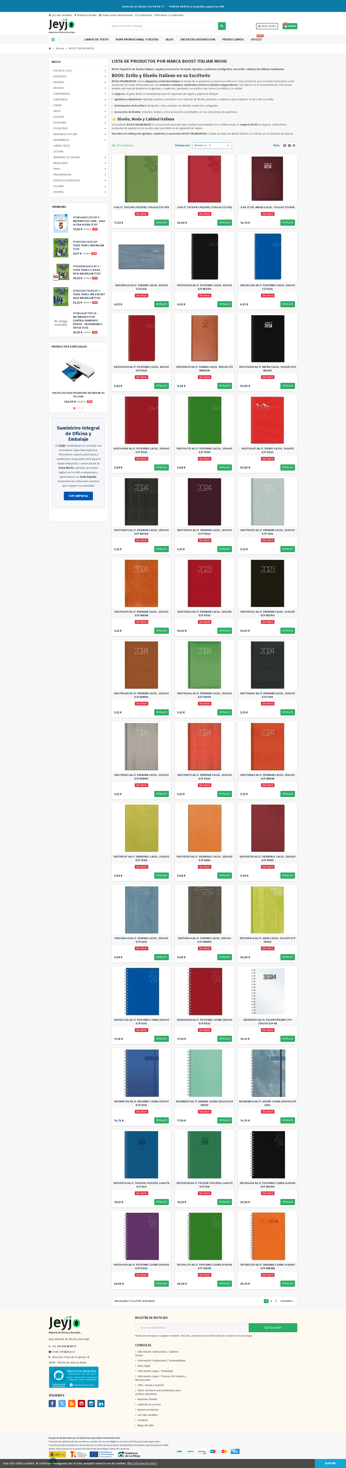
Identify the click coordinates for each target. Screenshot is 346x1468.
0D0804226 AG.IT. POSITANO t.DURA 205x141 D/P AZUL (141, 1021)
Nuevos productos (148, 1409)
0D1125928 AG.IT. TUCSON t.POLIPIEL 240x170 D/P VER (204, 1185)
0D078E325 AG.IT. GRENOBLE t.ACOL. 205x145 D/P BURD (267, 858)
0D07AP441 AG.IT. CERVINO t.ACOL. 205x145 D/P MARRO (204, 940)
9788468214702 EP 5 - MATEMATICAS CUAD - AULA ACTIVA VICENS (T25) (89, 221)
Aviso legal (143, 1365)
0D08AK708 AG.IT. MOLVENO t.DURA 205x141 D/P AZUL (141, 1103)
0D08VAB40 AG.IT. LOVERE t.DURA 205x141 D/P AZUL (267, 1103)
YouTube (81, 1403)
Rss (71, 1403)
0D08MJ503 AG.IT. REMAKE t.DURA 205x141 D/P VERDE (204, 1103)
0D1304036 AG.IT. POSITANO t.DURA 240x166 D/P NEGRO (267, 1185)
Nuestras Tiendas (147, 1399)
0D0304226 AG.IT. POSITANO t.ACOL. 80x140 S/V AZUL (267, 287)
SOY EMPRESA (78, 496)
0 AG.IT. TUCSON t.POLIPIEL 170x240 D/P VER (141, 207)
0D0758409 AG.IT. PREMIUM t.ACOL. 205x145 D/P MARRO (141, 695)
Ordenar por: (182, 145)
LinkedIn (101, 1403)
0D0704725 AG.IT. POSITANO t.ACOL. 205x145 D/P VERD (204, 450)
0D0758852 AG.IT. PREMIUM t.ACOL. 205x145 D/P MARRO (141, 777)
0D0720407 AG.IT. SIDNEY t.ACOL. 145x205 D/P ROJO (267, 450)
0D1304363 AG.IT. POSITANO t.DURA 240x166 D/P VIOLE (141, 1266)
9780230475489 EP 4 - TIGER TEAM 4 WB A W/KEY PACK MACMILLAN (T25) (89, 294)
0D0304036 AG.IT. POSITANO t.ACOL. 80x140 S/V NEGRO (204, 287)
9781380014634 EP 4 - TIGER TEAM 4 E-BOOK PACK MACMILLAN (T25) (87, 270)
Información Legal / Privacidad (155, 1371)
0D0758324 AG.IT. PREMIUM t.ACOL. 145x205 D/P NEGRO (267, 613)
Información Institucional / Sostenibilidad (161, 1360)
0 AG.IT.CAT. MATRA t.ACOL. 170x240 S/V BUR (268, 207)
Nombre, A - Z (202, 145)
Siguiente (287, 1301)
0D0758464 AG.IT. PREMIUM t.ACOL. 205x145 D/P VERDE (204, 695)
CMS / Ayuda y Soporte (150, 1385)
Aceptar (330, 1463)
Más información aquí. (142, 1463)
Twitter (62, 1403)
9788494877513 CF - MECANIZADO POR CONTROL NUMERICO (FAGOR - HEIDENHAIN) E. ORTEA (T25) (88, 320)
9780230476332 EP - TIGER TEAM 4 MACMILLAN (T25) (88, 245)
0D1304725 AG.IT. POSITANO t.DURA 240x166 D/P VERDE (204, 1266)
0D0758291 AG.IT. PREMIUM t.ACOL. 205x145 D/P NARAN (141, 613)
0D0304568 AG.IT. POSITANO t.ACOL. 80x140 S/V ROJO (141, 368)
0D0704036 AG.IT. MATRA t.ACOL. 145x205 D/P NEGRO (267, 368)
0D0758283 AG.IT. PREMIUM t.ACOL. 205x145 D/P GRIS (267, 532)
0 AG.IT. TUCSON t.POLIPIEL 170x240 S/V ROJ (204, 207)
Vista (276, 145)
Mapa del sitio (145, 1425)
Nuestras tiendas (85, 15)
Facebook (52, 1403)
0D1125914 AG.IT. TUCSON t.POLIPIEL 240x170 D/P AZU (142, 1185)
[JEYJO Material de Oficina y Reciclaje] (62, 25)
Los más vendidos (60, 15)
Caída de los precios (149, 1404)
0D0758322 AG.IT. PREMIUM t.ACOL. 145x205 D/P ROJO (204, 613)
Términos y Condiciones (169, 15)
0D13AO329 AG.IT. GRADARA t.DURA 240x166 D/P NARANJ (267, 1266)
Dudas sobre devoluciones (117, 15)
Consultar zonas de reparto (67, 514)
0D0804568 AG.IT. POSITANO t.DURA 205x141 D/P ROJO (204, 1021)
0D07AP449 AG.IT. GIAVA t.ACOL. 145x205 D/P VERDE (268, 940)
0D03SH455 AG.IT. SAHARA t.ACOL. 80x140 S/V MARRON (204, 368)
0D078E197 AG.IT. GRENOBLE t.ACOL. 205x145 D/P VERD (141, 858)
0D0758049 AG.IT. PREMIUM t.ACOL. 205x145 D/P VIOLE (204, 532)
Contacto (142, 1420)
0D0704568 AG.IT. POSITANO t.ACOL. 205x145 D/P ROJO (141, 450)
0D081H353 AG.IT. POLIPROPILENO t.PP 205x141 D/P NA (267, 1021)
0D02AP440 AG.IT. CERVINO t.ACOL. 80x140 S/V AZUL (141, 287)
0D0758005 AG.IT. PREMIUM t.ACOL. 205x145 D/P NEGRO (141, 532)
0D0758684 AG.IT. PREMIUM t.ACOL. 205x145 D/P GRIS (267, 695)
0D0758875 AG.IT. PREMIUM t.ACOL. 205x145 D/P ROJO (204, 777)
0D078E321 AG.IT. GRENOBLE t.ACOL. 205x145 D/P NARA (204, 858)
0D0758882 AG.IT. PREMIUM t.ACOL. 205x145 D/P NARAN (267, 777)
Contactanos (144, 15)
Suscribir (274, 1328)
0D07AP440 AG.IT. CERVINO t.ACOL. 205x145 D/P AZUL (141, 940)
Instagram (91, 1403)
